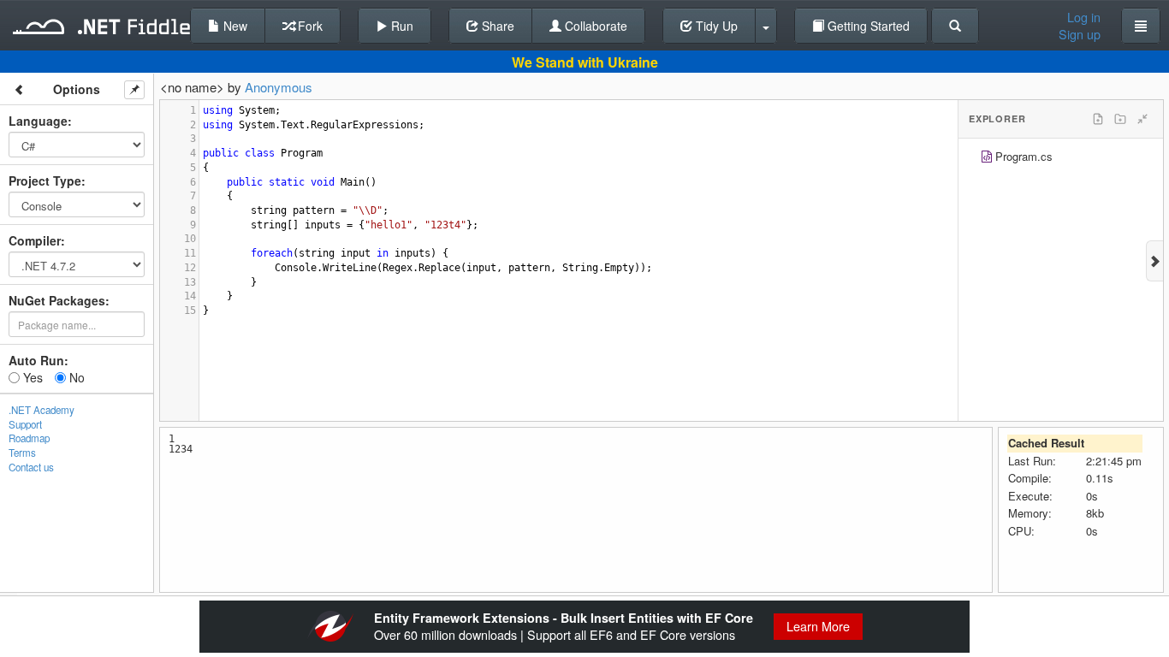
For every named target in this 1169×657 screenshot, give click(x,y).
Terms (22, 452)
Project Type (45, 180)
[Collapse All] (1142, 119)
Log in (1084, 17)
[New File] (1098, 119)
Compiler (35, 240)
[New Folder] (1120, 119)
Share (496, 25)
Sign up (1080, 34)
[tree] (1060, 158)
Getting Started (867, 25)
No (75, 377)
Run (400, 25)
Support (25, 424)
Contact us (31, 467)
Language (38, 120)
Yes (31, 377)
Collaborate (594, 25)
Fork (308, 25)
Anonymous (278, 87)
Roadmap (29, 438)
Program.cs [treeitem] (1024, 156)
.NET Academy (41, 410)
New (233, 25)
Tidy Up (715, 25)
